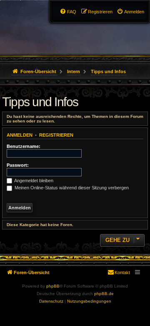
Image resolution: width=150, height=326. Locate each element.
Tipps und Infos (40, 102)
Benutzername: (23, 146)
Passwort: (18, 165)
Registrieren (56, 135)
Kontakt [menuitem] (122, 272)
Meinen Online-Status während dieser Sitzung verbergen (71, 187)
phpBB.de (104, 293)
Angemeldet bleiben (33, 180)
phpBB (53, 286)
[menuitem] (130, 12)
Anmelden (19, 135)
